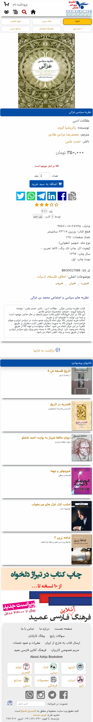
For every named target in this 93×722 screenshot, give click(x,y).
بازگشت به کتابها (44, 350)
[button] (20, 4)
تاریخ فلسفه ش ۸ (59, 370)
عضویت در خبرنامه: (57, 704)
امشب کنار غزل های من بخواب (51, 504)
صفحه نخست (63, 628)
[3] (47, 205)
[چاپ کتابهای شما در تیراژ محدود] (46, 579)
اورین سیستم (39, 715)
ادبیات (41, 276)
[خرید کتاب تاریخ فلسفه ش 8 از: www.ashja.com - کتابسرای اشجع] (81, 382)
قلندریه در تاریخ (60, 404)
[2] (42, 205)
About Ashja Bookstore (46, 657)
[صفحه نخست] (33, 12)
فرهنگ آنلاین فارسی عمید (30, 650)
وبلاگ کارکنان (36, 635)
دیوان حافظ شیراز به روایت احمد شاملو (46, 437)
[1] (37, 205)
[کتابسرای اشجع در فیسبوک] (63, 695)
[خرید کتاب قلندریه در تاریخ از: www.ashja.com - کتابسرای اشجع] (81, 416)
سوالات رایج (57, 635)
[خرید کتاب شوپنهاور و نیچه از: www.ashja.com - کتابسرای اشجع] (81, 482)
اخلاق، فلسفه (57, 276)
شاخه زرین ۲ (62, 537)
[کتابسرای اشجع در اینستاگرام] (41, 695)
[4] (51, 205)
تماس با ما (27, 628)
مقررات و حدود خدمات (26, 642)
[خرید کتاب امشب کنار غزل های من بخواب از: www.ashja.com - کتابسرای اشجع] (81, 516)
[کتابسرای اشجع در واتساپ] (29, 695)
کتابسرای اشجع (28, 711)
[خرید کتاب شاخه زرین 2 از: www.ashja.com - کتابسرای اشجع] (81, 549)
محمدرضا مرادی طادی (64, 134)
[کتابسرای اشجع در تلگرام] (52, 695)
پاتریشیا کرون (66, 127)
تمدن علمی (73, 141)
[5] (56, 205)
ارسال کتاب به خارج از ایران (62, 642)
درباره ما (44, 628)
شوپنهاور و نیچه (60, 471)
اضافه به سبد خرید (45, 183)
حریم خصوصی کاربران (65, 650)
